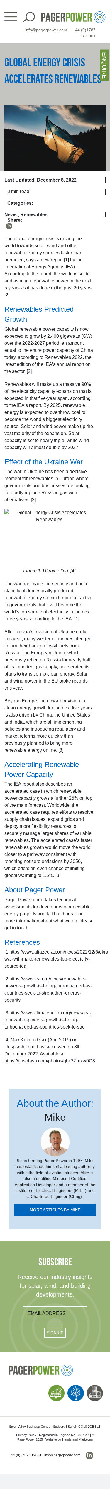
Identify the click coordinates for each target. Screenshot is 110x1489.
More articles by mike (55, 1210)
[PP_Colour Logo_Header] (73, 13)
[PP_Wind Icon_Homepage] (75, 1387)
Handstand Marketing (77, 1439)
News (10, 214)
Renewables (34, 214)
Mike (55, 1117)
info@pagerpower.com (46, 30)
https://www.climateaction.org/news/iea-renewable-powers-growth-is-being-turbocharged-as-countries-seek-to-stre (47, 1019)
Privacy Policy (26, 1435)
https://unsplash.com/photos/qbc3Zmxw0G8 (49, 1060)
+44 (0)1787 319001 (25, 1455)
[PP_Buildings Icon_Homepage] (95, 1387)
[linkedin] (9, 226)
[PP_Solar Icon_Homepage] (56, 1387)
